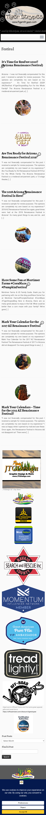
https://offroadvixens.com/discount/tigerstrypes (19, 712)
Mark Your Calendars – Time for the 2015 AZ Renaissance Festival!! (21, 410)
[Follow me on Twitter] (3, 38)
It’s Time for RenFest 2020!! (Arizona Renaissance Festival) (22, 63)
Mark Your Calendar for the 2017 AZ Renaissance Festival (21, 324)
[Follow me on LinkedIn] (8, 38)
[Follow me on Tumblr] (5, 38)
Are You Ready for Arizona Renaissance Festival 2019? (20, 155)
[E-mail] (2, 38)
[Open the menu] (42, 37)
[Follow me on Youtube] (6, 38)
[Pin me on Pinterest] (7, 38)
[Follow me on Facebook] (4, 38)
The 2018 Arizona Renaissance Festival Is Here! (22, 194)
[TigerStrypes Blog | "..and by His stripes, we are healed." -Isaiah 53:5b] (23, 15)
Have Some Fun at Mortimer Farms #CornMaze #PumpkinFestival (21, 283)
